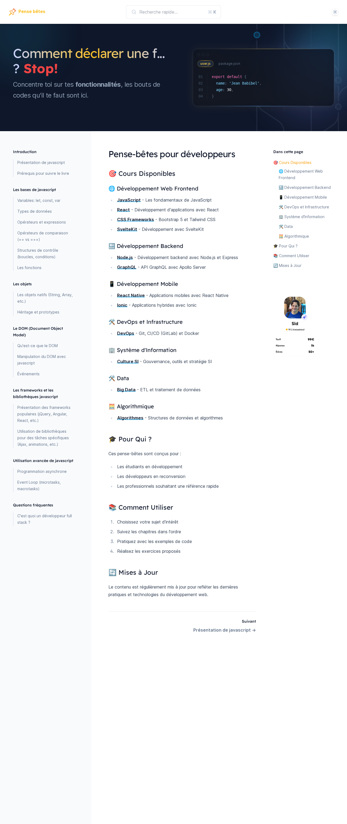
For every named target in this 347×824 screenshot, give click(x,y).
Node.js (125, 257)
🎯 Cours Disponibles (292, 162)
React (123, 209)
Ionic (122, 305)
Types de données (34, 211)
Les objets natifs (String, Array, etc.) (45, 297)
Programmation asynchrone (42, 471)
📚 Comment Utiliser (291, 255)
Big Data (126, 389)
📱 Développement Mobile (303, 197)
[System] (335, 12)
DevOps (125, 333)
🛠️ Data (286, 226)
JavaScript (129, 200)
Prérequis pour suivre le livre (43, 173)
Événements (28, 373)
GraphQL (126, 267)
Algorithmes (130, 418)
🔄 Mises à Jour (287, 265)
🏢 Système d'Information (301, 216)
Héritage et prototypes (38, 312)
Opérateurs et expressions (41, 222)
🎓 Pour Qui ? (285, 246)
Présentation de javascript (41, 162)
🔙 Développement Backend (305, 187)
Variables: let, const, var (38, 200)
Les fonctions (29, 267)
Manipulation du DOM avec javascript (41, 359)
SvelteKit (127, 229)
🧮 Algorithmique (294, 236)
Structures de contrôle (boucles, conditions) (37, 253)
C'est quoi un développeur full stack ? (44, 519)
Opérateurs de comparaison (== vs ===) (42, 236)
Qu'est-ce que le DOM (37, 345)
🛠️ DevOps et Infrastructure (304, 207)
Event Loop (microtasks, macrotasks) (39, 485)
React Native (131, 295)
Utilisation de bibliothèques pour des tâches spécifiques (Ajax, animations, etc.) (43, 438)
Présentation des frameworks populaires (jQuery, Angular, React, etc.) (43, 414)
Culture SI (128, 361)
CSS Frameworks (135, 219)
